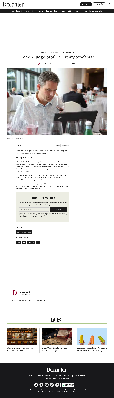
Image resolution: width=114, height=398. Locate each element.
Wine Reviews (30, 11)
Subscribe (85, 4)
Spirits (70, 11)
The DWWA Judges (68, 52)
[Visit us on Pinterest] (52, 385)
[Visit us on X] (36, 385)
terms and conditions (80, 376)
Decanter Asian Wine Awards (24, 232)
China (18, 242)
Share (20, 145)
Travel (63, 11)
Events (77, 11)
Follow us (58, 145)
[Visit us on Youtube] (47, 385)
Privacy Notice (61, 213)
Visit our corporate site (80, 390)
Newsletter (66, 145)
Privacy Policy (67, 376)
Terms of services (37, 213)
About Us (30, 376)
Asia (38, 242)
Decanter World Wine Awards (50, 52)
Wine (23, 242)
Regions (49, 11)
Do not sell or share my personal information (57, 378)
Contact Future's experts (43, 376)
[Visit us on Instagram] (57, 385)
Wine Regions (31, 242)
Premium (41, 11)
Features (74, 63)
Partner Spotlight (95, 11)
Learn (56, 11)
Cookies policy (57, 376)
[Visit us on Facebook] (41, 385)
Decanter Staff (47, 63)
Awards (84, 11)
